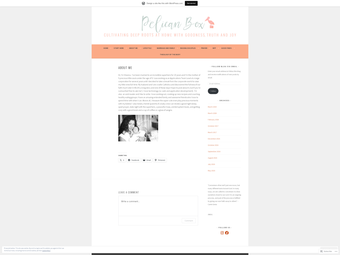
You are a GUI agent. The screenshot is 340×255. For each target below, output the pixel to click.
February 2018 (213, 119)
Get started (191, 3)
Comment (189, 221)
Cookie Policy (46, 251)
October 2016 (213, 145)
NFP (214, 48)
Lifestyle (147, 48)
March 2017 (212, 132)
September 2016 (214, 151)
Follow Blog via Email (224, 66)
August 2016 (212, 158)
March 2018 (212, 113)
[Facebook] (227, 233)
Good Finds (226, 48)
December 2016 (214, 139)
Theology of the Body (170, 54)
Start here (119, 48)
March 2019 (212, 107)
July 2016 (211, 164)
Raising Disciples (188, 48)
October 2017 (213, 126)
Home (105, 48)
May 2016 (211, 170)
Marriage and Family (166, 48)
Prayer (204, 48)
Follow (213, 91)
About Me (133, 48)
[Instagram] (222, 233)
